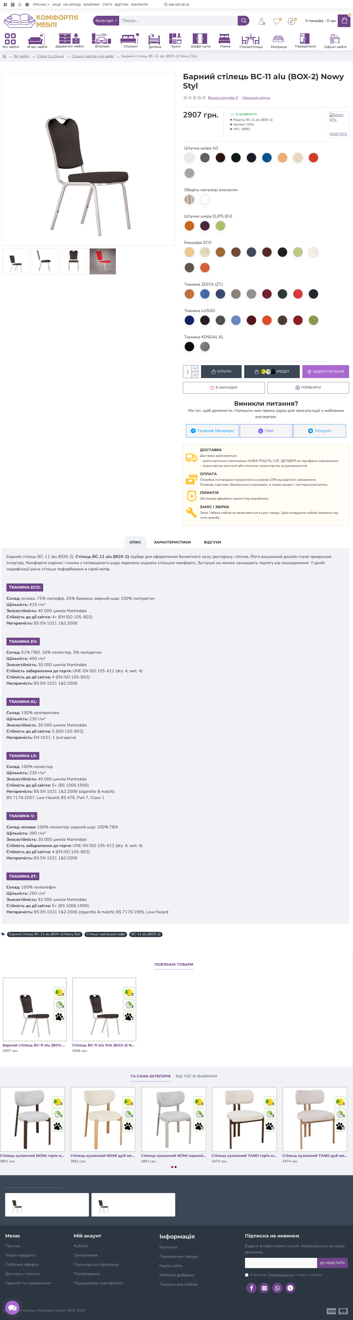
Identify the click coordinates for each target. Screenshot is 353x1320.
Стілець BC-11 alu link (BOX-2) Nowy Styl (104, 1045)
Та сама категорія (151, 1076)
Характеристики (172, 542)
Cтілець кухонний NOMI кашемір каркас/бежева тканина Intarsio (173, 1155)
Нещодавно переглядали (33, 1182)
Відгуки (212, 542)
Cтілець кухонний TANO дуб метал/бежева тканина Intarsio (315, 1155)
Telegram (323, 431)
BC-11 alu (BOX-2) (145, 934)
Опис (135, 542)
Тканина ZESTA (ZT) (203, 284)
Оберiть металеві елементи (210, 190)
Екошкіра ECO (197, 242)
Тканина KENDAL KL (204, 337)
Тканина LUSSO (199, 311)
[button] (172, 1167)
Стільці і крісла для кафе (93, 56)
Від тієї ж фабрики (196, 1076)
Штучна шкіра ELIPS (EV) (208, 216)
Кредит (282, 371)
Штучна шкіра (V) (201, 148)
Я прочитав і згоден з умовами (286, 1275)
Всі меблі (21, 56)
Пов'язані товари (174, 964)
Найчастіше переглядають (97, 1182)
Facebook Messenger (215, 431)
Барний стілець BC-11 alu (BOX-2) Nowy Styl (44, 934)
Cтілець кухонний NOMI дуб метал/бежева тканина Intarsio (103, 1155)
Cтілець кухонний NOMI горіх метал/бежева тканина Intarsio (32, 1155)
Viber (269, 431)
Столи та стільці (50, 56)
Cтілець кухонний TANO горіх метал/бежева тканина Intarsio (244, 1155)
